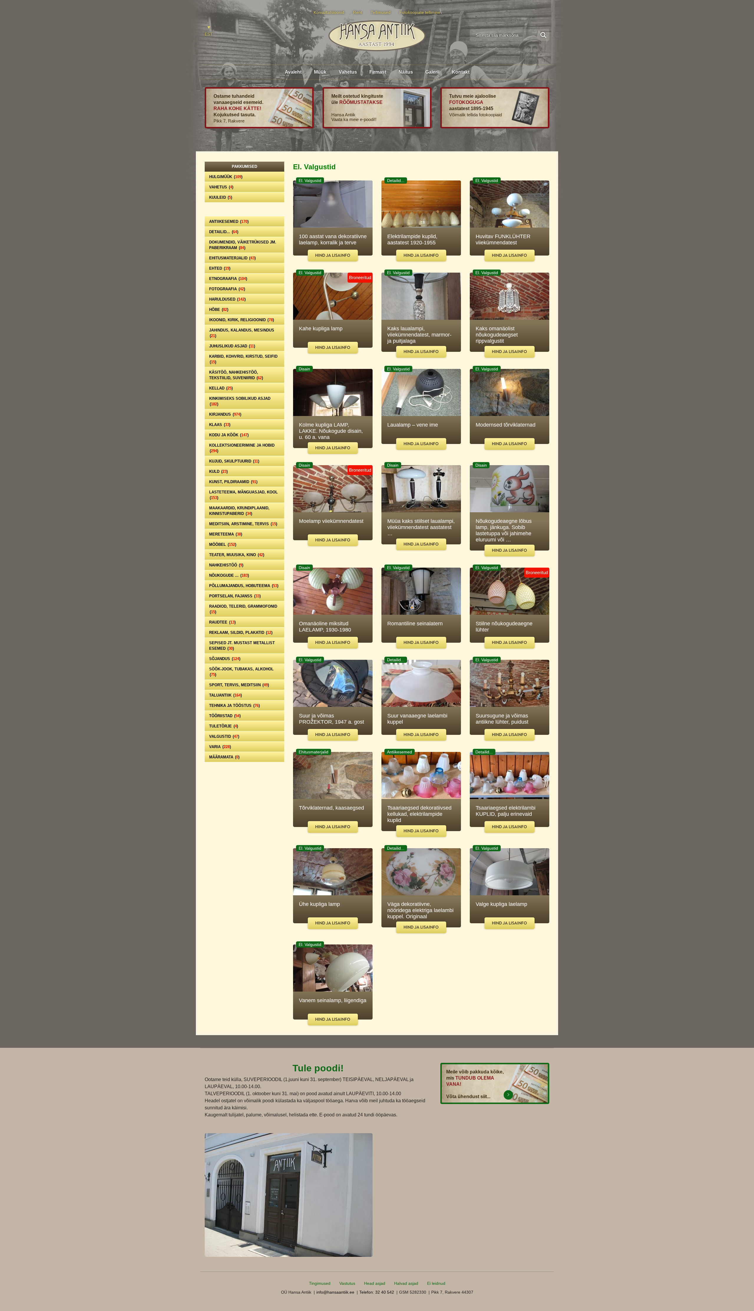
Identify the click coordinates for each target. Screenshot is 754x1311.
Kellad (221, 388)
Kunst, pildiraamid (233, 482)
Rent (357, 12)
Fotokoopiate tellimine (419, 12)
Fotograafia (227, 289)
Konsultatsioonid (329, 12)
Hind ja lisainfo (332, 255)
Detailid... (223, 232)
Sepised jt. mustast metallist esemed (242, 646)
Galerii (432, 71)
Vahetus (348, 71)
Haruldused (227, 299)
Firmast (377, 71)
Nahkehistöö (226, 565)
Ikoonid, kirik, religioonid (241, 320)
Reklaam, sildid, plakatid (240, 632)
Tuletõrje (223, 726)
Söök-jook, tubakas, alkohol (241, 672)
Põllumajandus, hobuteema (243, 586)
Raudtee (222, 622)
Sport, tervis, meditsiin (239, 685)
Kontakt (460, 71)
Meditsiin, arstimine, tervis (243, 524)
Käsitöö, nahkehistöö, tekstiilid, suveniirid (236, 375)
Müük (320, 71)
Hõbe (218, 309)
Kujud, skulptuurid (234, 461)
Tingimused (319, 1283)
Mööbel (222, 544)
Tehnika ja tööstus (234, 705)
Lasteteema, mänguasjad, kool (243, 495)
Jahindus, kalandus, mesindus (241, 333)
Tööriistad (225, 716)
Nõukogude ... (229, 575)
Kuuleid (220, 197)
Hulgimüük (225, 177)
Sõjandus (224, 659)
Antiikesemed (229, 221)
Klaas (219, 424)
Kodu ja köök (229, 435)
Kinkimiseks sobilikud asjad (239, 401)
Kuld (218, 471)
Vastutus (347, 1283)
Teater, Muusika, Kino (236, 555)
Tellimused (381, 12)
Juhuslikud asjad (232, 346)
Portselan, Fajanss (235, 596)
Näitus (406, 71)
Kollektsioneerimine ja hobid (242, 448)
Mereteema (225, 534)
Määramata (224, 757)
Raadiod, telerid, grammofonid (243, 609)
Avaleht (293, 71)
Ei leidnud (436, 1283)
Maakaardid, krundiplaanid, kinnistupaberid (239, 511)
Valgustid (224, 736)
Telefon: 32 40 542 (376, 1292)
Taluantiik (225, 695)
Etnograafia (228, 278)
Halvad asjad (406, 1283)
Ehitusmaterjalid (232, 258)
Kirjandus (225, 414)
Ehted (219, 268)
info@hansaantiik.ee (335, 1292)
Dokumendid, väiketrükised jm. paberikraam (242, 245)
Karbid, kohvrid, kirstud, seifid (243, 359)
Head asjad (374, 1283)
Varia (220, 747)
